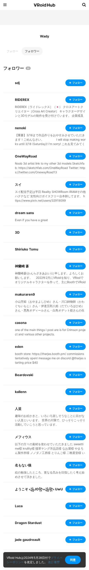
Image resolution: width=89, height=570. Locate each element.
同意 (73, 559)
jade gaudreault (27, 540)
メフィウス (23, 437)
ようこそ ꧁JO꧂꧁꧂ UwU (39, 489)
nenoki (20, 128)
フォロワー (32, 51)
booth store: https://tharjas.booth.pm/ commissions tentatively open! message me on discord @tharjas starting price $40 (50, 358)
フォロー (12, 51)
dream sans (24, 213)
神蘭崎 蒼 (22, 266)
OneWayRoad (26, 156)
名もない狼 (23, 465)
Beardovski (24, 375)
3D (17, 232)
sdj (17, 83)
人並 (18, 408)
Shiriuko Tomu (26, 249)
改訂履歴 (54, 562)
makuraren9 (25, 294)
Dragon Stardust (28, 523)
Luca (19, 506)
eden (19, 346)
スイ (18, 184)
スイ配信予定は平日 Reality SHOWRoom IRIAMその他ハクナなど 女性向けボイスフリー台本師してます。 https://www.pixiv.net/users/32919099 (50, 196)
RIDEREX (22, 100)
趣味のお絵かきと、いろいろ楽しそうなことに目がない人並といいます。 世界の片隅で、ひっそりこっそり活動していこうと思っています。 (50, 420)
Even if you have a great (31, 220)
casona (20, 323)
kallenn (20, 392)
